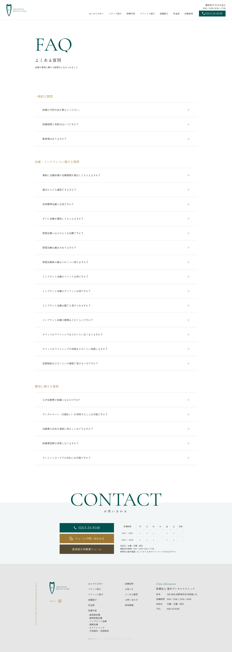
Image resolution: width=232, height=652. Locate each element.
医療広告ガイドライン (95, 639)
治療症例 (188, 13)
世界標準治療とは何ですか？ (58, 204)
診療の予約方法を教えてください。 (61, 110)
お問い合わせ (131, 599)
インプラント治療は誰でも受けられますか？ (66, 305)
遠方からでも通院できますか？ (59, 189)
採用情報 (129, 605)
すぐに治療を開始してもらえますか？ (63, 218)
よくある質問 (131, 594)
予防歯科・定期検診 (99, 630)
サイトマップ (127, 639)
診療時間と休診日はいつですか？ (60, 124)
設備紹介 (164, 13)
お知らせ (129, 589)
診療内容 (130, 13)
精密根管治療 (95, 618)
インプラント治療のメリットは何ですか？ (65, 276)
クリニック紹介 (147, 13)
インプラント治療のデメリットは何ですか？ (66, 291)
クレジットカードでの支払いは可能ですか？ (66, 457)
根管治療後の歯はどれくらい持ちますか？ (65, 262)
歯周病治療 (94, 614)
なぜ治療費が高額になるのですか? (61, 400)
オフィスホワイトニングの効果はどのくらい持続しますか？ (75, 349)
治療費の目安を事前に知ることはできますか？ (67, 428)
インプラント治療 (98, 621)
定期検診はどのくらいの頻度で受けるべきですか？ (70, 363)
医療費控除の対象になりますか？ (60, 443)
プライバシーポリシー (113, 639)
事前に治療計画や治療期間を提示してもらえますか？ (71, 175)
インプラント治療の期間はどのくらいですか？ (67, 320)
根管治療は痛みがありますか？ (59, 247)
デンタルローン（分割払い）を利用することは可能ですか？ (75, 414)
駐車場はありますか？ (54, 138)
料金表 (176, 13)
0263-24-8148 (173, 608)
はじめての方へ (96, 13)
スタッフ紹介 (115, 13)
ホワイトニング (96, 627)
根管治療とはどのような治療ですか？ (63, 233)
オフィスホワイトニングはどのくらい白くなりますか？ (72, 334)
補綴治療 (93, 624)
